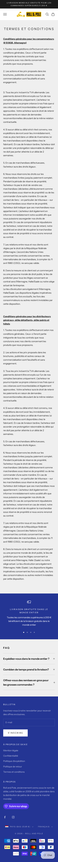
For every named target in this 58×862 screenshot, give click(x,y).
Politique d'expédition (14, 761)
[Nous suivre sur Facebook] (4, 817)
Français (44, 827)
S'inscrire (15, 733)
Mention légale (10, 750)
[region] (29, 613)
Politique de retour (12, 766)
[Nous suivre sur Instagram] (13, 817)
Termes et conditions (14, 771)
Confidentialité (10, 755)
